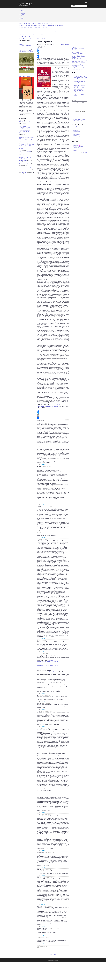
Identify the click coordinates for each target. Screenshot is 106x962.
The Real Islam (75, 143)
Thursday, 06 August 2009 (48, 852)
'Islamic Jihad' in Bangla (24, 76)
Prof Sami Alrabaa (22, 51)
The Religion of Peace (77, 147)
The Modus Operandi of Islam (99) (79, 58)
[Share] (53, 56)
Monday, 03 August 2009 (46, 796)
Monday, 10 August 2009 (48, 906)
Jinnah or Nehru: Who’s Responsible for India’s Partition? (32, 38)
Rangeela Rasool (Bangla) (24, 163)
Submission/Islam (76, 131)
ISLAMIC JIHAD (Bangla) (24, 121)
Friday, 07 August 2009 (46, 869)
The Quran (75, 126)
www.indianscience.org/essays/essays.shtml (46, 671)
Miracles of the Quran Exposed (25, 136)
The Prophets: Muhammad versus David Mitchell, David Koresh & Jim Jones (36, 33)
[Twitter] (53, 52)
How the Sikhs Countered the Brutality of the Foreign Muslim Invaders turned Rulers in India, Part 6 (41, 25)
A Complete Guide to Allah (24, 127)
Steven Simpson (22, 50)
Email (67, 44)
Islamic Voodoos (22, 126)
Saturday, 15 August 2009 (53, 928)
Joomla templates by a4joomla (53, 960)
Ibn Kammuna (30, 51)
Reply (44, 446)
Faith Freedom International (78, 146)
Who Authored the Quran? (24, 131)
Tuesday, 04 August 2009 (46, 814)
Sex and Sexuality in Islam (25, 130)
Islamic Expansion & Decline (79, 138)
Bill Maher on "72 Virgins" (78, 120)
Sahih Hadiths (76, 133)
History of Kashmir (76, 134)
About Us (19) (75, 47)
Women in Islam (22, 132)
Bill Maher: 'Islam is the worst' (79, 119)
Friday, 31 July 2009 (45, 423)
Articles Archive (22, 43)
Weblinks (85, 152)
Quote (42, 446)
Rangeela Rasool (23, 160)
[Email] (53, 54)
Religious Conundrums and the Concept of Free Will (31, 34)
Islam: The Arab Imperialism (25, 151)
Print (63, 44)
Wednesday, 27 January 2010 (45, 937)
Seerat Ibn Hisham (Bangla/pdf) (26, 167)
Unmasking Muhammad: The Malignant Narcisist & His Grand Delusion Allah (25, 157)
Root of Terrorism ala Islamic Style (26, 128)
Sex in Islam (75, 149)
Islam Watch (26, 3)
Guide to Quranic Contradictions (26, 125)
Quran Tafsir (75, 127)
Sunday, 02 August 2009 (44, 728)
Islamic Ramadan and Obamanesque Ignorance (30, 36)
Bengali (20, 152)
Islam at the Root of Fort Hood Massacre (28, 29)
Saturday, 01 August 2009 (44, 695)
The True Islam (75, 145)
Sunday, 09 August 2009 (47, 877)
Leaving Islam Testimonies (25, 45)
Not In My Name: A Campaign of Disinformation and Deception (33, 27)
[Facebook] (53, 50)
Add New (67, 419)
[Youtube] (86, 3)
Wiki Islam (75, 150)
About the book (22, 49)
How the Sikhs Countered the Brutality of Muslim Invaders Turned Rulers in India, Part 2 (39, 31)
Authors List (22, 44)
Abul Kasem (29, 50)
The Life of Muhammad (23, 169)
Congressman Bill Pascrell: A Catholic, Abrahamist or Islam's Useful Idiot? (35, 23)
